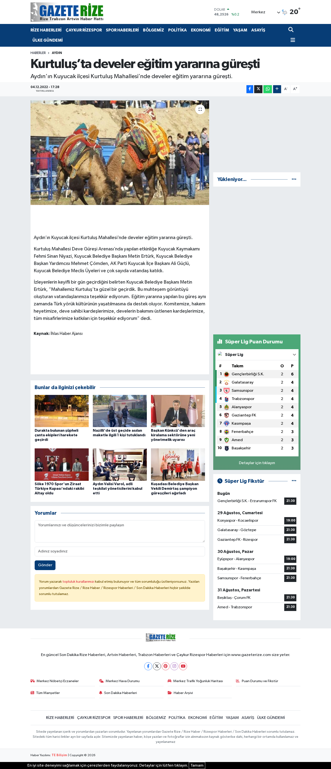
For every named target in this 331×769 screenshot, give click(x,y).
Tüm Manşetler (48, 693)
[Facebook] (148, 666)
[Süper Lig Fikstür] (294, 481)
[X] (157, 666)
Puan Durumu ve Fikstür (260, 681)
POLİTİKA (177, 30)
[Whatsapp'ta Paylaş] (267, 89)
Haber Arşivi (183, 693)
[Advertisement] (256, 134)
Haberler (38, 53)
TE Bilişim (59, 755)
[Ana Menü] (291, 40)
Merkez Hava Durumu (123, 681)
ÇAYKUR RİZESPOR (84, 30)
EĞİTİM (222, 30)
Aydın (57, 53)
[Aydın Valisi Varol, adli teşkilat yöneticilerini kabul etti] (120, 464)
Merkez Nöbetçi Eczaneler (58, 681)
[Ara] (291, 30)
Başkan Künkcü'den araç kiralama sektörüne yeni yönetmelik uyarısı (173, 435)
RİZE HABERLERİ (46, 30)
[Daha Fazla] (277, 89)
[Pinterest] (166, 666)
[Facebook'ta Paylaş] (249, 89)
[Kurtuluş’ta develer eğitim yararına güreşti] (120, 152)
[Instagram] (174, 666)
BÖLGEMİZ (153, 30)
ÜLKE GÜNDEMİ (47, 40)
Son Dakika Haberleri (120, 693)
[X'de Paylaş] (258, 89)
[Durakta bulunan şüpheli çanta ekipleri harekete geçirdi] (62, 411)
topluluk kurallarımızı (79, 581)
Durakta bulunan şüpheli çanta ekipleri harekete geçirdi (56, 435)
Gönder (45, 565)
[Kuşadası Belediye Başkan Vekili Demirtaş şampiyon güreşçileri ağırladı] (178, 464)
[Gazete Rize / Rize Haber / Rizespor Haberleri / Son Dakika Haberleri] (79, 12)
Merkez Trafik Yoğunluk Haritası (198, 681)
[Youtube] (183, 666)
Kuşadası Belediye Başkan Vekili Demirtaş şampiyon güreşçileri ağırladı (174, 488)
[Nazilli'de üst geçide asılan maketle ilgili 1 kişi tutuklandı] (120, 411)
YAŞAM (240, 30)
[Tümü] (294, 179)
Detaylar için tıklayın (257, 463)
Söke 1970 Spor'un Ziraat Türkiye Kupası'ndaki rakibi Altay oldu (59, 488)
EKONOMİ (201, 30)
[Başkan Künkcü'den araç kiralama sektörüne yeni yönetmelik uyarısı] (178, 411)
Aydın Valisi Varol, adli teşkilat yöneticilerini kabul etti (117, 488)
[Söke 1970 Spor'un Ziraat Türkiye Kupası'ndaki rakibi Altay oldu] (62, 464)
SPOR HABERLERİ (122, 30)
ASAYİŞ (258, 30)
